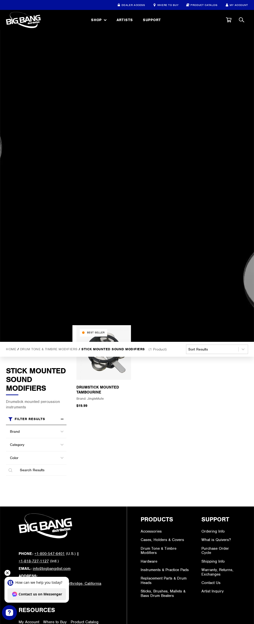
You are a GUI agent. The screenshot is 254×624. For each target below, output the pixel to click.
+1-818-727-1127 (34, 561)
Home (11, 349)
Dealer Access (133, 5)
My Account (239, 5)
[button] (228, 20)
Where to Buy (168, 5)
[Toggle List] (62, 431)
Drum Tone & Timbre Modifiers (49, 349)
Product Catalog (204, 5)
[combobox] (32, 431)
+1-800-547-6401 (49, 553)
